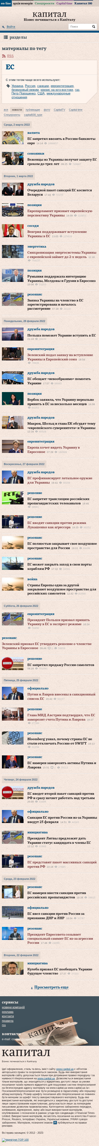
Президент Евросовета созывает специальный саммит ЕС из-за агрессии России (60, 939)
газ (77, 90)
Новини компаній (13, 1007)
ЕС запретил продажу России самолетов (60, 665)
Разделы (18, 37)
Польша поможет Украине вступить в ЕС (61, 335)
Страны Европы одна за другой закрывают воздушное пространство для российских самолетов (61, 589)
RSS (10, 56)
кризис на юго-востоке (57, 90)
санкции (43, 86)
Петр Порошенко (24, 93)
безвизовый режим (25, 90)
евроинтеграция (62, 86)
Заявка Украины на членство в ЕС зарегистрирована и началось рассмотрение (55, 305)
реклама (7, 1012)
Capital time (64, 3)
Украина (17, 86)
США (41, 93)
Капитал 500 (83, 3)
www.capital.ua (65, 1068)
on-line (6, 3)
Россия (30, 86)
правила (7, 1021)
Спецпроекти (44, 3)
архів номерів (23, 3)
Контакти (8, 1016)
